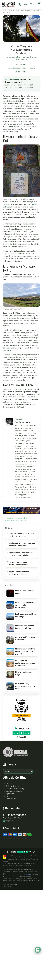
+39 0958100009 (16, 815)
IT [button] (31, 4)
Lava (31, 68)
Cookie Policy (16, 879)
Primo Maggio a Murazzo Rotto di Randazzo (21, 49)
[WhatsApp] (25, 4)
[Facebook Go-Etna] (30, 880)
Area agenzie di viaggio (14, 791)
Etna (24, 68)
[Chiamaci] (20, 4)
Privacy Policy (7, 879)
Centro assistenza (12, 786)
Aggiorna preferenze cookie (29, 879)
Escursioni (16, 68)
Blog (10, 10)
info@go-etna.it (11, 821)
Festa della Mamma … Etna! (15, 520)
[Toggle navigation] (39, 4)
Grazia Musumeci (21, 59)
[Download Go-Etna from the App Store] (36, 880)
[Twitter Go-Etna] (32, 880)
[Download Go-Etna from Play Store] (38, 880)
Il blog (8, 796)
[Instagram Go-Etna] (34, 880)
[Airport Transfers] (21, 510)
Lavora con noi (11, 799)
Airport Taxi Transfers (22, 880)
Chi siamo (9, 783)
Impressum (10, 794)
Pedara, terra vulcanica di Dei (16, 518)
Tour (24, 71)
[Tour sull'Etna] (9, 4)
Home (5, 10)
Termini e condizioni (9, 880)
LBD (10, 886)
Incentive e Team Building (15, 789)
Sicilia (18, 71)
